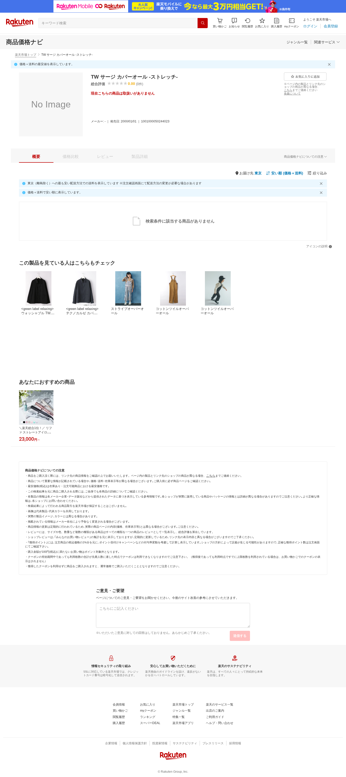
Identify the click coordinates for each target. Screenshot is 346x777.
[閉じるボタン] (330, 64)
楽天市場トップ (25, 55)
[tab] (36, 157)
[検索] (203, 23)
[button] (234, 23)
